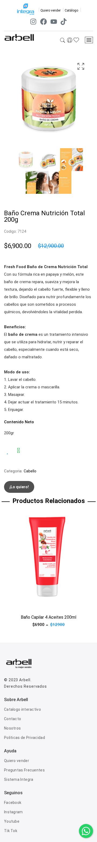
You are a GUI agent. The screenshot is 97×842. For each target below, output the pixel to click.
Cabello (30, 471)
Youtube (11, 821)
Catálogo (71, 10)
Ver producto (16, 604)
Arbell (24, 680)
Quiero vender (50, 10)
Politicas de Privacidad (24, 737)
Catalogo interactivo (22, 709)
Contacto (12, 719)
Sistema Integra (18, 779)
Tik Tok (10, 831)
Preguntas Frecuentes (24, 770)
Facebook (12, 802)
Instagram (13, 812)
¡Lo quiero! (19, 487)
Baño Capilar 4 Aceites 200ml (48, 617)
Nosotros (12, 728)
